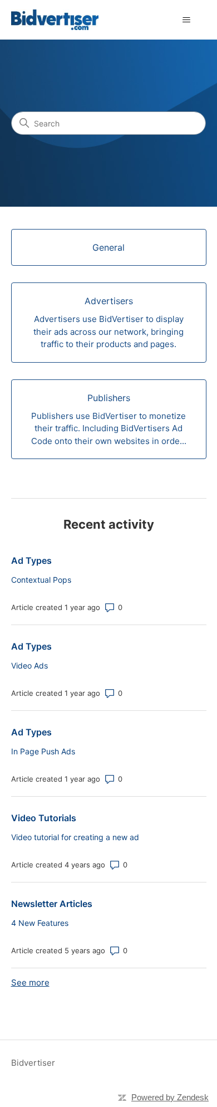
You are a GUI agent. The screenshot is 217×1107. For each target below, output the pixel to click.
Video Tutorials (43, 817)
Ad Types (31, 560)
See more (30, 982)
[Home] (54, 19)
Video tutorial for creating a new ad (75, 837)
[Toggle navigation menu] (186, 20)
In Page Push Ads (43, 751)
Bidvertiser (33, 1062)
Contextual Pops (41, 579)
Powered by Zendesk (170, 1097)
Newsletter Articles (51, 903)
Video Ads (29, 665)
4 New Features (39, 923)
